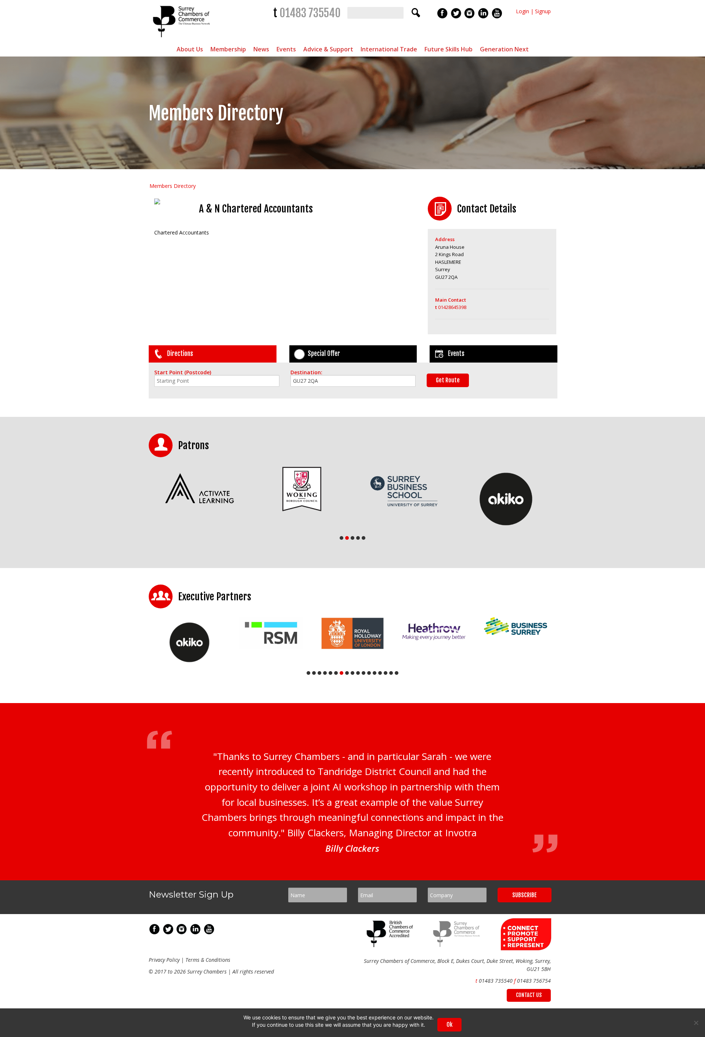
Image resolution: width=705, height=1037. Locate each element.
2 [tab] (347, 538)
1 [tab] (341, 538)
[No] (695, 1022)
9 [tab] (352, 673)
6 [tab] (336, 673)
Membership (228, 49)
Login (522, 11)
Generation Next (504, 49)
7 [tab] (341, 673)
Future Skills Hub (448, 49)
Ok (449, 1024)
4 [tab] (358, 538)
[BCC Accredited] (391, 945)
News (261, 49)
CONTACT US (529, 995)
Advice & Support (328, 49)
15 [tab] (385, 673)
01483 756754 (534, 980)
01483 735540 (310, 13)
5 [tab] (363, 538)
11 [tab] (363, 673)
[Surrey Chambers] (182, 39)
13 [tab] (374, 673)
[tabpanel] (200, 489)
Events (286, 49)
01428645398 (450, 307)
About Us (190, 49)
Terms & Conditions (207, 959)
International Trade (389, 49)
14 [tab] (380, 673)
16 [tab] (391, 673)
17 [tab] (396, 673)
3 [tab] (352, 538)
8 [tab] (347, 673)
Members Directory (172, 185)
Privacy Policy (164, 959)
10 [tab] (358, 673)
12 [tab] (369, 673)
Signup (543, 11)
